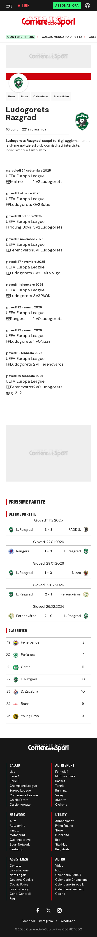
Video (59, 866)
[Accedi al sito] (88, 5)
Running (61, 790)
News (12, 96)
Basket (60, 781)
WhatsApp (67, 921)
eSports (60, 800)
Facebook (29, 921)
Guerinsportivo (20, 840)
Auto (13, 821)
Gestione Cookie (21, 880)
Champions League (23, 786)
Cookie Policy (19, 884)
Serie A (15, 776)
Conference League (24, 795)
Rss (57, 840)
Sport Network (20, 844)
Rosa (24, 96)
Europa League (20, 790)
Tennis (59, 786)
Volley (59, 795)
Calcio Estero (19, 800)
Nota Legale (18, 875)
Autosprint (17, 826)
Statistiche (61, 96)
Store (59, 830)
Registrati (62, 849)
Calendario (40, 96)
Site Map (61, 844)
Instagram (46, 921)
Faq (12, 898)
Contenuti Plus (20, 37)
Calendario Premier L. (70, 889)
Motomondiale (65, 776)
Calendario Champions (71, 880)
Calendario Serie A (68, 875)
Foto (58, 870)
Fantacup (16, 849)
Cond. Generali (20, 894)
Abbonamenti (64, 821)
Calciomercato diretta (62, 37)
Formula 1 (61, 772)
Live (25, 5)
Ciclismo (61, 805)
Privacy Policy (19, 889)
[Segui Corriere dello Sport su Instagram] (59, 910)
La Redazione (19, 870)
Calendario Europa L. (69, 884)
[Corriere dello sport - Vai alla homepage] (48, 22)
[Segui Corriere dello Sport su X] (48, 910)
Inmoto (14, 830)
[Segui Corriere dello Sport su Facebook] (37, 910)
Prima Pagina (64, 826)
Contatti (15, 866)
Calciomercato (20, 805)
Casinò (60, 894)
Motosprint (17, 835)
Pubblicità (62, 835)
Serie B (14, 781)
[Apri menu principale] (9, 5)
